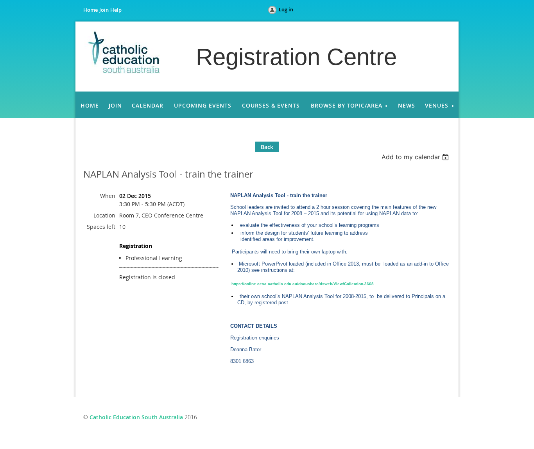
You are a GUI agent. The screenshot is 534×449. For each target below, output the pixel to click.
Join (104, 9)
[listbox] (416, 157)
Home (90, 9)
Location (104, 215)
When (107, 195)
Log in (286, 9)
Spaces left (101, 226)
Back (267, 147)
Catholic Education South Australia (136, 417)
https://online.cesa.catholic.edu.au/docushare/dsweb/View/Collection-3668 (302, 284)
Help (116, 9)
